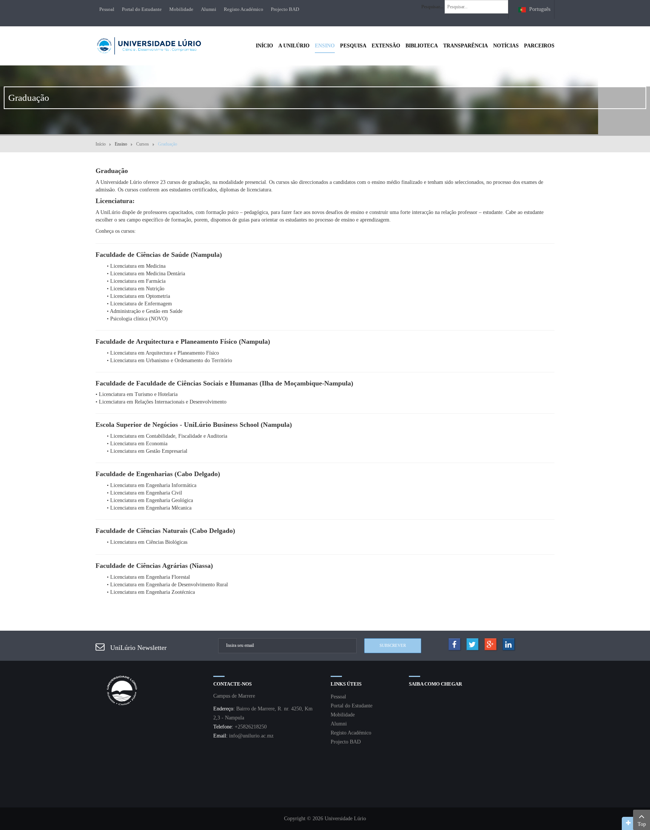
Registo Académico (243, 9)
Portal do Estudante (142, 9)
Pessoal (106, 9)
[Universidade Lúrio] (149, 45)
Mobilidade (181, 9)
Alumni (208, 9)
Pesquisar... (432, 6)
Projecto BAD (285, 9)
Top (642, 824)
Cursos (142, 144)
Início (101, 144)
